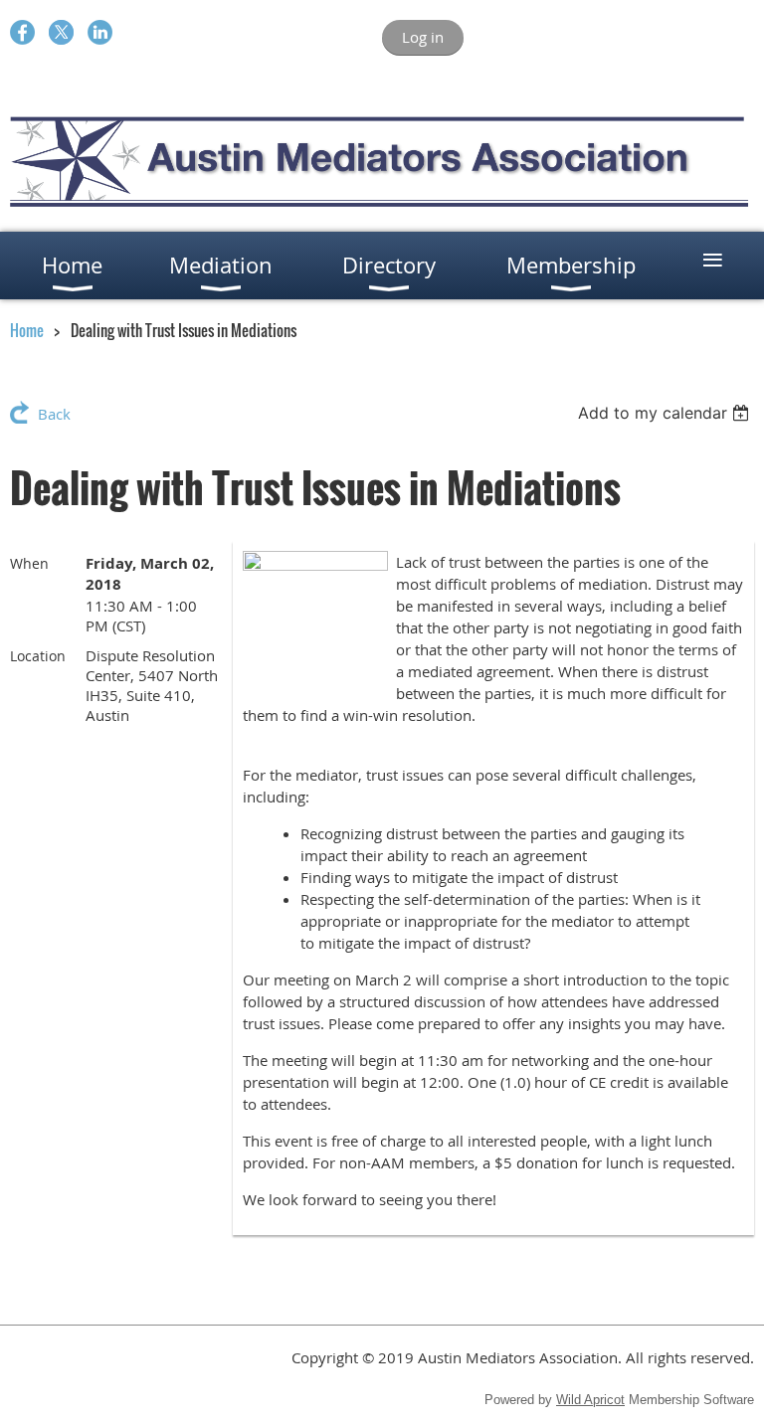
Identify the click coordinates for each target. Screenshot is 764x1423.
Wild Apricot (590, 1399)
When (29, 563)
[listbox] (666, 413)
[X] (61, 32)
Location (38, 655)
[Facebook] (22, 32)
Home (27, 330)
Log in (423, 37)
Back (54, 414)
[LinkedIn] (100, 32)
